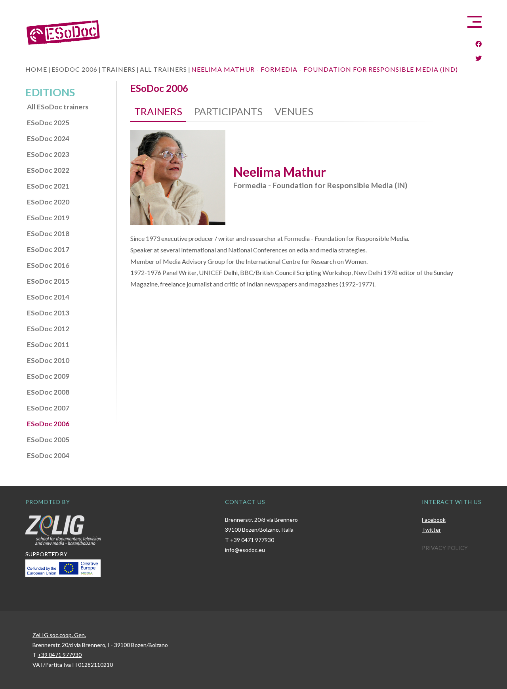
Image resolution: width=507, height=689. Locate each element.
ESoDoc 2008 (48, 392)
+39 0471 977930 (252, 539)
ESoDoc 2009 (48, 376)
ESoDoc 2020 (48, 202)
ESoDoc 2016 (48, 265)
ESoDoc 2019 (48, 218)
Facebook (434, 519)
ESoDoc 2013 (48, 313)
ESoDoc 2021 (48, 186)
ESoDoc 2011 (48, 344)
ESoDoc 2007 (48, 408)
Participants (228, 111)
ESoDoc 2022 (48, 170)
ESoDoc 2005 (48, 439)
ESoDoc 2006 (48, 424)
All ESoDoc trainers (57, 107)
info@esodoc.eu (245, 549)
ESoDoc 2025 (48, 122)
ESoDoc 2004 (48, 455)
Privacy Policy (445, 547)
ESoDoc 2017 (48, 249)
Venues (293, 111)
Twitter (431, 529)
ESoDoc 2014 (48, 297)
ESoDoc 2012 (48, 328)
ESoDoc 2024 (48, 138)
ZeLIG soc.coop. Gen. (59, 635)
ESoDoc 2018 (48, 233)
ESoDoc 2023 (48, 154)
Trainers (158, 111)
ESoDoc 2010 (48, 360)
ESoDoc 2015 (48, 281)
